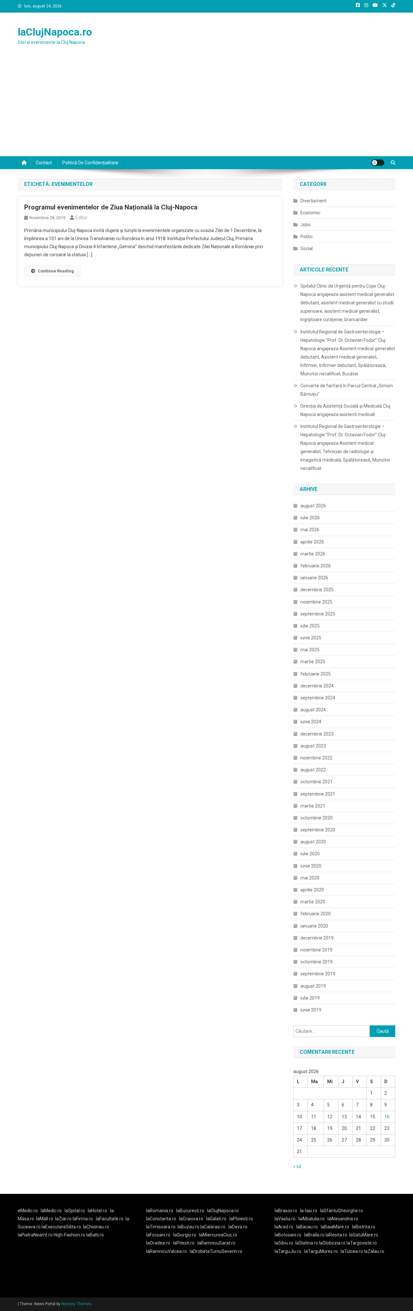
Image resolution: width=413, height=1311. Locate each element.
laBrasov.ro (286, 1210)
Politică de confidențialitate (90, 162)
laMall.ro (44, 1218)
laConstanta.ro (161, 1218)
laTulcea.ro (352, 1251)
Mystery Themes (76, 1304)
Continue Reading (56, 271)
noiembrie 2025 (316, 602)
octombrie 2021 (316, 781)
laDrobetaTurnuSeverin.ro (216, 1251)
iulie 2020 (310, 853)
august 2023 (313, 745)
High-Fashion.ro (69, 1234)
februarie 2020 (315, 913)
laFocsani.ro (158, 1234)
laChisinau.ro (96, 1226)
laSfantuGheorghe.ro (341, 1210)
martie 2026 (312, 553)
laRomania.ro (159, 1210)
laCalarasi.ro (213, 1226)
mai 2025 (309, 649)
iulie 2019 (310, 998)
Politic (306, 236)
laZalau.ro (374, 1251)
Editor (81, 217)
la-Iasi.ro (308, 1210)
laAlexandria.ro (342, 1218)
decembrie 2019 (317, 937)
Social (306, 248)
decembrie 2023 (317, 734)
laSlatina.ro (306, 1242)
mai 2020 (309, 877)
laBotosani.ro (288, 1234)
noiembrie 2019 (316, 949)
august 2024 (313, 709)
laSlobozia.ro (332, 1242)
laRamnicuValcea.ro (166, 1251)
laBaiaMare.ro (335, 1226)
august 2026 (313, 505)
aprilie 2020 (312, 889)
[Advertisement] (206, 108)
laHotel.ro (97, 1210)
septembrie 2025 (317, 613)
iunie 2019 (310, 1009)
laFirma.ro (83, 1218)
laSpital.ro (75, 1210)
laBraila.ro (314, 1234)
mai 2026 (309, 529)
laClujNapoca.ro (55, 32)
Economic (310, 212)
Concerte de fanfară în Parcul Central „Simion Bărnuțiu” (346, 390)
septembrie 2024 (317, 697)
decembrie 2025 (317, 589)
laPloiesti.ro (241, 1218)
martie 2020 (312, 901)
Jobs (305, 224)
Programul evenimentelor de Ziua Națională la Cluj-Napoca (110, 207)
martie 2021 (312, 805)
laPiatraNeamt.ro (35, 1234)
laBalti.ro (95, 1234)
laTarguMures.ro (321, 1251)
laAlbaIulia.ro (311, 1218)
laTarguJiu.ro (289, 1251)
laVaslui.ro (286, 1218)
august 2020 (313, 841)
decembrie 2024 (317, 685)
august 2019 (313, 986)
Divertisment (313, 200)
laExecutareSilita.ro (61, 1226)
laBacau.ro (307, 1226)
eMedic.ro (28, 1210)
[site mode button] (377, 162)
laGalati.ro (216, 1218)
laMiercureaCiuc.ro (218, 1234)
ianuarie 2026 (314, 577)
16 (386, 1116)
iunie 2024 (310, 721)
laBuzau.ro (188, 1226)
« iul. (297, 1166)
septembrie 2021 (317, 794)
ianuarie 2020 (314, 926)
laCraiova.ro (191, 1218)
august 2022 (313, 769)
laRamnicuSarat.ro (216, 1242)
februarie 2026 (315, 565)
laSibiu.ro (284, 1242)
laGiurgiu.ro (186, 1234)
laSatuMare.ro (363, 1234)
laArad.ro (284, 1226)
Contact (44, 162)
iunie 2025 (310, 637)
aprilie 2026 (312, 541)
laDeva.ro (237, 1226)
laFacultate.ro (110, 1218)
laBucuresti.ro (190, 1210)
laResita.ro (336, 1234)
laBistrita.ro (363, 1226)
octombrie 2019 (316, 961)
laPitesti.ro (184, 1242)
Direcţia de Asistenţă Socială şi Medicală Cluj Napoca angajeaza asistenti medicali (345, 410)
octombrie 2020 (316, 817)
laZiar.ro (64, 1218)
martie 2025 (312, 661)
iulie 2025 (310, 625)
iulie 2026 (310, 517)
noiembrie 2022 (316, 757)
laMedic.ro (52, 1210)
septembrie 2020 (317, 829)
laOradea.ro (158, 1242)
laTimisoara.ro (161, 1226)
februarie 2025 (315, 673)
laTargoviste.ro (362, 1242)
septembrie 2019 (317, 973)
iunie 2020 (310, 866)
